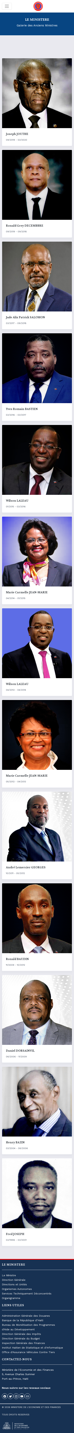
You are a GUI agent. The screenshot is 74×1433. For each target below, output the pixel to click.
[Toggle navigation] (7, 6)
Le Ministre (9, 1275)
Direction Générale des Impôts (21, 1333)
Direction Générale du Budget (21, 1338)
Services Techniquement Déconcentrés (26, 1293)
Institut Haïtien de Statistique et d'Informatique (32, 1347)
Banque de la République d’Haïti (22, 1320)
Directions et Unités (14, 1284)
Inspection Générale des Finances (23, 1343)
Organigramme (11, 1298)
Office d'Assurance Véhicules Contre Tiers (28, 1352)
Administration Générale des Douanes (26, 1315)
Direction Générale (13, 1279)
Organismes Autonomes (17, 1288)
